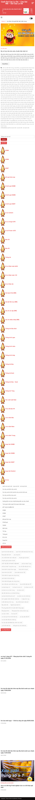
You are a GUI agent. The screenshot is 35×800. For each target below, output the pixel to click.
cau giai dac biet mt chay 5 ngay (11, 69)
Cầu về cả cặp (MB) (11, 310)
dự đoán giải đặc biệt (8, 107)
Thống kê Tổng (9, 391)
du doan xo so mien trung (19, 102)
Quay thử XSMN (10, 453)
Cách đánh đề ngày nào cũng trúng (10, 581)
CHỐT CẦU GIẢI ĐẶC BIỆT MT (25, 77)
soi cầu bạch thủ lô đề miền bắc (9, 616)
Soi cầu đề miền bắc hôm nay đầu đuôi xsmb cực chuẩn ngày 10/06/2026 (17, 689)
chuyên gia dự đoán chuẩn (26, 86)
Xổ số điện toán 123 (11, 275)
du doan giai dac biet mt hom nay (25, 95)
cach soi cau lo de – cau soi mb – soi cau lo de (14, 3)
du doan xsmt (30, 102)
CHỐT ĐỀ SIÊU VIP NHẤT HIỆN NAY (9, 80)
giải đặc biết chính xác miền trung (17, 122)
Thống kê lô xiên (10, 346)
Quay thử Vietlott (10, 471)
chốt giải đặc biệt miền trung (27, 82)
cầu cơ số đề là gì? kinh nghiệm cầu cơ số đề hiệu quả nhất (17, 786)
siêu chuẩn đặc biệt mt (9, 124)
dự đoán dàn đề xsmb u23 (8, 596)
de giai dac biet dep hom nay (12, 93)
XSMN (7, 159)
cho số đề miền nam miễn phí (9, 557)
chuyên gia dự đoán (14, 86)
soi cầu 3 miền (5, 613)
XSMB (7, 150)
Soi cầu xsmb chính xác (15, 492)
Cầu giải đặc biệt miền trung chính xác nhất (16, 71)
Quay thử (5, 540)
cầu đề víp (16, 67)
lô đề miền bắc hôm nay (8, 602)
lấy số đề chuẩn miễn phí (22, 602)
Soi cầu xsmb (10, 489)
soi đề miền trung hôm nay (22, 124)
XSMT (7, 168)
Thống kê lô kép (10, 355)
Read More (5, 64)
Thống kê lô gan (10, 337)
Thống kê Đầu (9, 364)
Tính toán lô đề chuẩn (14, 504)
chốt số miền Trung (22, 84)
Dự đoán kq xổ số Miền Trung (22, 118)
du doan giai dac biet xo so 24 (8, 97)
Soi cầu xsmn (10, 498)
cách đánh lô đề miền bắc (8, 578)
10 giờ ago (2, 12)
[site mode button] (31, 18)
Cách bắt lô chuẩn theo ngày (9, 569)
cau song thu (17, 554)
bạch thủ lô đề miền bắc (8, 551)
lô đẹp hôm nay (25, 599)
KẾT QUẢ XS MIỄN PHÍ (8, 507)
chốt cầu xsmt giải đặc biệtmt (26, 78)
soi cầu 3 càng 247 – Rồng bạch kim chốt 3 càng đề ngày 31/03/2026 (16, 657)
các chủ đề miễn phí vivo (25, 566)
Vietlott (4, 525)
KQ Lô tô (5, 537)
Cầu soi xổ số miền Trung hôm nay (20, 73)
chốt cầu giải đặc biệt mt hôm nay (9, 78)
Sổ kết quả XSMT (10, 204)
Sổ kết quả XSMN (10, 195)
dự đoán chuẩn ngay (10, 106)
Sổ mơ (7, 480)
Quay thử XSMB (9, 444)
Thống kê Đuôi (9, 373)
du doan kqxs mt (21, 97)
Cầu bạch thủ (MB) (10, 293)
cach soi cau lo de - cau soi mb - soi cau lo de (18, 127)
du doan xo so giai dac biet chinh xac (16, 100)
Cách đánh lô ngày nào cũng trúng (10, 575)
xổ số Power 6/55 (10, 230)
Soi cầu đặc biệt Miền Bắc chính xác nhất (12, 622)
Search (4, 139)
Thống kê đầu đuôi (11, 328)
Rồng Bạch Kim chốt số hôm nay (20, 610)
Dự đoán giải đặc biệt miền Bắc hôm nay (17, 109)
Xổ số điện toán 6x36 (11, 266)
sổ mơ (4, 543)
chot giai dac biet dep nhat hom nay (10, 82)
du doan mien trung (8, 98)
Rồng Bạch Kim (5, 610)
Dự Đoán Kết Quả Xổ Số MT (22, 117)
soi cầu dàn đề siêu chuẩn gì (9, 619)
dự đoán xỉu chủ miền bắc (23, 596)
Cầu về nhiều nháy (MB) (12, 319)
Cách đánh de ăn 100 (19, 572)
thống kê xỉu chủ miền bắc (19, 625)
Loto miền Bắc (9, 417)
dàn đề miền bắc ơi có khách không (10, 593)
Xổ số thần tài (9, 284)
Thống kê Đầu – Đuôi (11, 382)
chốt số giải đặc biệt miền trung (9, 84)
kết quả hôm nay (10, 177)
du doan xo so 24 (18, 98)
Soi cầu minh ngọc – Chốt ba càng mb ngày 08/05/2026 (17, 720)
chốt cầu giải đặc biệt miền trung (9, 77)
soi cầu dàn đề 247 (24, 616)
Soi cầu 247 (14, 613)
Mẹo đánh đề (5, 605)
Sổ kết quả (5, 522)
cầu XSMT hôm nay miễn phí (26, 75)
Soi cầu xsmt (4, 48)
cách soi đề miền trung (8, 67)
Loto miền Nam (9, 426)
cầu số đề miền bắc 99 (25, 584)
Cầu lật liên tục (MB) (11, 302)
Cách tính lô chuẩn (23, 569)
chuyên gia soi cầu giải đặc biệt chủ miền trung (17, 89)
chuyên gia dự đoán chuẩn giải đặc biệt (11, 87)
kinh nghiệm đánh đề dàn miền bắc (10, 599)
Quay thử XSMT (10, 462)
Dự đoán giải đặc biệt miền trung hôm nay (21, 115)
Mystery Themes (17, 798)
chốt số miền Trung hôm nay (9, 566)
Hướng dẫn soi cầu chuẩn (16, 501)
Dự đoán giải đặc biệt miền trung (15, 113)
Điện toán (5, 528)
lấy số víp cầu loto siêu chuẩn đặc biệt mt (14, 51)
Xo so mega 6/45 (10, 221)
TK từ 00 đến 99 (10, 409)
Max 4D (7, 248)
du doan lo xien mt (17, 587)
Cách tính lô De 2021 (7, 572)
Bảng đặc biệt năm (6, 554)
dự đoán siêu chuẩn (23, 120)
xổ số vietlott (9, 213)
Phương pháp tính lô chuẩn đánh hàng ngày (13, 608)
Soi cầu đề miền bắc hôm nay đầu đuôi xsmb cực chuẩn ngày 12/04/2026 (17, 751)
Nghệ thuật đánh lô (15, 605)
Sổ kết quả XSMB (10, 186)
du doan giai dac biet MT (10, 95)
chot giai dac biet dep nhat (25, 80)
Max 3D (7, 239)
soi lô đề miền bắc (6, 625)
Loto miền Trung (10, 435)
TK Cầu (4, 531)
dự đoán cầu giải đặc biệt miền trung (10, 104)
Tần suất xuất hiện (10, 400)
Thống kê (8, 257)
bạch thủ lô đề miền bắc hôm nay (24, 551)
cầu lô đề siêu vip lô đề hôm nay (10, 584)
